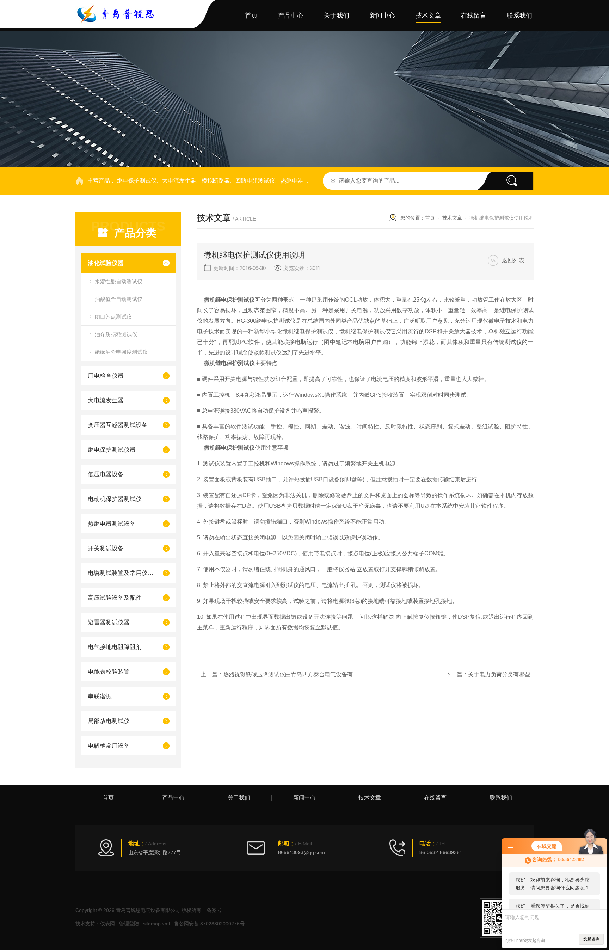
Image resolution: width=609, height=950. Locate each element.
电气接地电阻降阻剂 (115, 647)
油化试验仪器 (106, 263)
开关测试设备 (106, 548)
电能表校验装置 (109, 671)
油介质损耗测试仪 (116, 334)
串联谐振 (100, 696)
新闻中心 (382, 15)
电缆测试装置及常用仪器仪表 (122, 573)
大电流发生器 (106, 400)
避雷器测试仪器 (109, 622)
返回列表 (513, 260)
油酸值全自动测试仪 (118, 299)
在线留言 (473, 15)
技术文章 (428, 15)
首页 (251, 15)
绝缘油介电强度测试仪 (121, 352)
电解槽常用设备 (109, 745)
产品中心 (290, 15)
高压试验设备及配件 (115, 597)
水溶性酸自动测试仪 (118, 281)
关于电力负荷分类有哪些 (499, 674)
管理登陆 (129, 923)
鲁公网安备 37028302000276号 (209, 923)
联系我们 (519, 15)
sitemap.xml (156, 923)
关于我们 (336, 15)
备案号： (217, 910)
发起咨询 (591, 939)
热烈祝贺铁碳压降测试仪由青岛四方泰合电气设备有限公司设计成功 (307, 674)
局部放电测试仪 (109, 721)
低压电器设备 (106, 474)
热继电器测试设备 (112, 523)
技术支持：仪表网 (95, 923)
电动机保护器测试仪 (115, 499)
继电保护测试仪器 (112, 449)
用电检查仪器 (106, 375)
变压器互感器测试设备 (118, 425)
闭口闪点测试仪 (113, 317)
